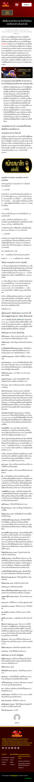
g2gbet (4, 739)
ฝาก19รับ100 (27, 745)
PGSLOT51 (29, 743)
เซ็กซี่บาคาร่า (17, 33)
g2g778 (23, 743)
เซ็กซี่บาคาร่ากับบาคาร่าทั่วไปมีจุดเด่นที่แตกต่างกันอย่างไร (17, 22)
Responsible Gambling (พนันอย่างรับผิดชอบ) (24, 764)
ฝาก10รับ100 (14, 739)
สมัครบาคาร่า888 (27, 32)
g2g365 (20, 739)
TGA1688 (4, 741)
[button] (16, 4)
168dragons (15, 775)
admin (18, 30)
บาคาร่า (24, 30)
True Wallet (18, 741)
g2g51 (8, 739)
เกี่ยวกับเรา (21, 768)
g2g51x (25, 741)
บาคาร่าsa (20, 32)
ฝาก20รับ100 (5, 743)
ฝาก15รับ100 (10, 741)
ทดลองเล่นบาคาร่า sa (13, 32)
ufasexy (25, 739)
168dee (19, 743)
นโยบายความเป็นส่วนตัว (24, 761)
